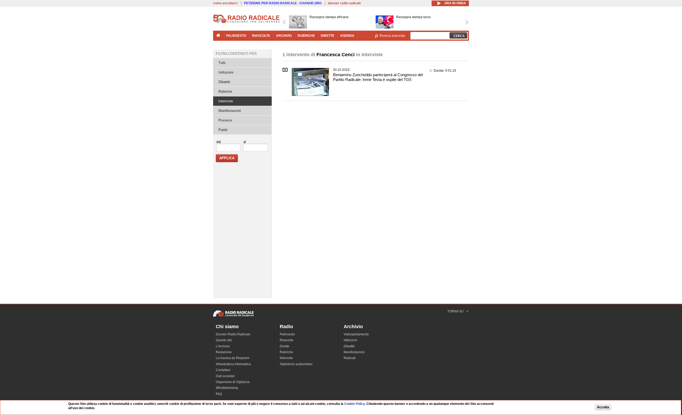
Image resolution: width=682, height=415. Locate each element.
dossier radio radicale (344, 3)
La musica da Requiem (232, 358)
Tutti (221, 63)
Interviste (225, 101)
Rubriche (225, 91)
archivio (284, 36)
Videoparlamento (356, 334)
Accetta (603, 407)
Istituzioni (225, 72)
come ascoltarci (225, 3)
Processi (225, 120)
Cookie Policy (354, 404)
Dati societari (225, 376)
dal (218, 142)
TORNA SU (455, 311)
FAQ (219, 394)
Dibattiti (224, 82)
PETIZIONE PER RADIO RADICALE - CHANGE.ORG (283, 3)
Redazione (224, 352)
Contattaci (223, 370)
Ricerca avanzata (392, 36)
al (244, 142)
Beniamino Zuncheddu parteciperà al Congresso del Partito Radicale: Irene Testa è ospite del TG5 (378, 77)
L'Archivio (223, 346)
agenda (347, 36)
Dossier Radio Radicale (233, 334)
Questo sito (224, 340)
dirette (327, 36)
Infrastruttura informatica (233, 364)
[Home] (246, 22)
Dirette (284, 346)
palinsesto (236, 36)
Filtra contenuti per (236, 54)
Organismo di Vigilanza (233, 382)
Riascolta (286, 340)
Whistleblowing (227, 388)
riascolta (261, 36)
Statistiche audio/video (296, 364)
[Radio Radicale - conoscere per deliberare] (233, 317)
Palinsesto (287, 334)
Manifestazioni (229, 111)
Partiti (223, 130)
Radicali (350, 358)
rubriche (306, 36)
